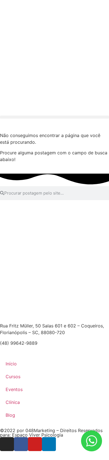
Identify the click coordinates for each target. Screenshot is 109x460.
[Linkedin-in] (49, 444)
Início (11, 363)
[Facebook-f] (21, 444)
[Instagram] (7, 444)
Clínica (13, 402)
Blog (10, 415)
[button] (54, 117)
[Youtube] (35, 444)
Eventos (14, 389)
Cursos (13, 376)
